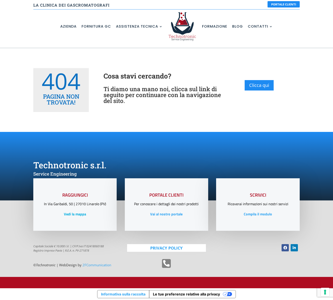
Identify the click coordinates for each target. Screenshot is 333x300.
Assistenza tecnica (137, 26)
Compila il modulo (258, 214)
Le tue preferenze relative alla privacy (186, 294)
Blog (237, 26)
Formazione (214, 26)
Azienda (68, 26)
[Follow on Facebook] (285, 247)
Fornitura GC (96, 26)
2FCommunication (96, 265)
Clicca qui (259, 85)
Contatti (258, 26)
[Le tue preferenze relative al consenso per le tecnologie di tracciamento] (325, 292)
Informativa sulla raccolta (123, 294)
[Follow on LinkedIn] (294, 247)
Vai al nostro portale (166, 214)
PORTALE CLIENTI (283, 4)
